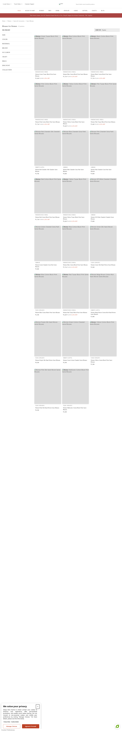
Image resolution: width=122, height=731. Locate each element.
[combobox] (86, 4)
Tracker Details (15, 721)
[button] (101, 4)
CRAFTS (94, 10)
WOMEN (41, 10)
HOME (57, 10)
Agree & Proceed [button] (30, 726)
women (9, 21)
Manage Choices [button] (11, 726)
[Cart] (110, 4)
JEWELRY (66, 10)
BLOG (102, 10)
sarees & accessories (18, 21)
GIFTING (84, 10)
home (3, 21)
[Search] (97, 4)
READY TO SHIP (30, 10)
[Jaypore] (61, 4)
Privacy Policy (7, 721)
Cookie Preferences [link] (8, 730)
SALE (19, 10)
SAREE (76, 10)
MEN (49, 10)
